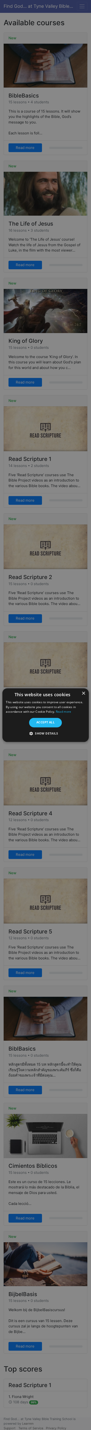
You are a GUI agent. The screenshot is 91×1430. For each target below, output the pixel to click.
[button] (45, 733)
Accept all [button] (45, 722)
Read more (63, 712)
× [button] (83, 693)
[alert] (45, 715)
